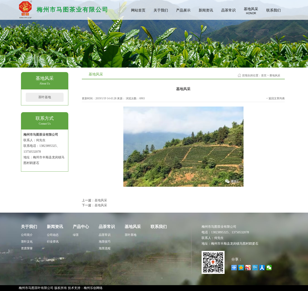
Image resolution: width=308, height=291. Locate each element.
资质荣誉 (27, 248)
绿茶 (76, 234)
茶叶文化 (27, 241)
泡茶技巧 (104, 241)
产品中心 (81, 226)
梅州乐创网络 (93, 288)
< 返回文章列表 (275, 98)
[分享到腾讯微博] (255, 267)
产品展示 (183, 10)
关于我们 (161, 10)
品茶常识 (228, 10)
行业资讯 (53, 241)
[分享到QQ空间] (241, 267)
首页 (264, 75)
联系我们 (273, 10)
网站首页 (138, 10)
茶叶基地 (44, 97)
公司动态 (53, 234)
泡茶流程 (104, 248)
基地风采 (251, 11)
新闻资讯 (206, 10)
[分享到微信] (269, 267)
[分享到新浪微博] (248, 267)
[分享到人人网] (262, 267)
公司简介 (27, 234)
